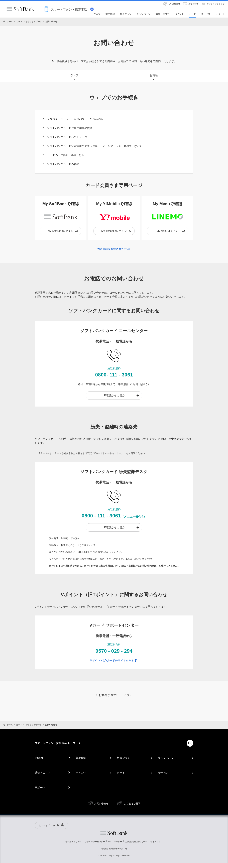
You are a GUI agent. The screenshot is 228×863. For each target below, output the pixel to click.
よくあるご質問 (132, 803)
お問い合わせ (101, 803)
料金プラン (123, 758)
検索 (190, 743)
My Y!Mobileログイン (114, 230)
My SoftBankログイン (60, 230)
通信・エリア (43, 772)
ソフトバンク (114, 833)
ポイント (81, 772)
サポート (40, 787)
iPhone (39, 758)
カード (19, 21)
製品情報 (81, 758)
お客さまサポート (34, 21)
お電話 (154, 75)
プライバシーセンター (95, 841)
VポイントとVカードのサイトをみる (112, 660)
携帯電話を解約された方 (112, 249)
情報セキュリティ (74, 841)
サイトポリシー (115, 841)
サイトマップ (156, 841)
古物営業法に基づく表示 (136, 841)
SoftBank (20, 9)
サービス (163, 772)
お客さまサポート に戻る (116, 695)
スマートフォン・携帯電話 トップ (55, 743)
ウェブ (74, 75)
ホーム (10, 21)
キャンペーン (166, 758)
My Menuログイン (167, 230)
